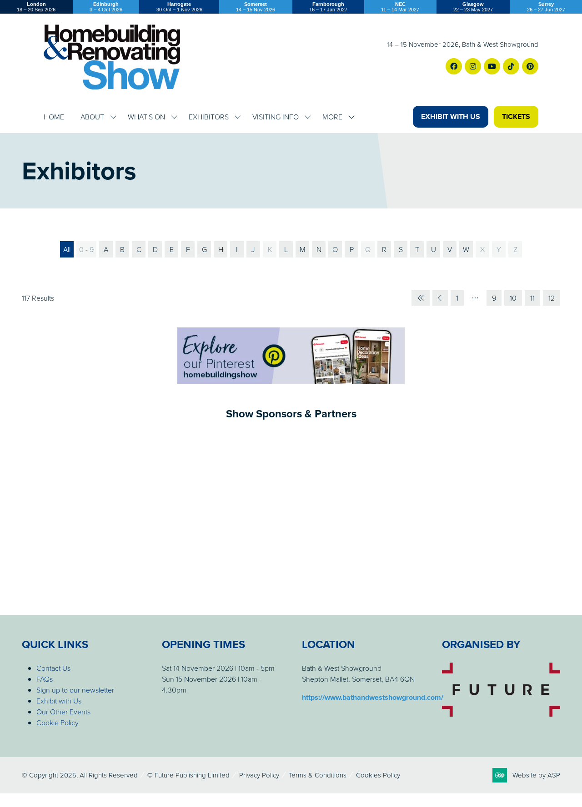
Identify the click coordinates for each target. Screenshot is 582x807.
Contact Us (53, 668)
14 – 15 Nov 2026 (255, 6)
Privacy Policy (259, 775)
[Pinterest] (530, 66)
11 (532, 298)
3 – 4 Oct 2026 (106, 6)
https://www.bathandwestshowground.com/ (372, 697)
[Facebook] (454, 66)
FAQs (44, 679)
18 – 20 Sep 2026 (36, 6)
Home (54, 117)
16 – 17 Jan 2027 (328, 6)
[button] (450, 117)
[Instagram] (473, 66)
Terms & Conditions (317, 775)
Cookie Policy (57, 723)
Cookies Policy (378, 775)
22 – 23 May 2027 (473, 6)
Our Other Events (63, 712)
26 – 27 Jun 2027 (546, 6)
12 (551, 298)
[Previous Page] (440, 298)
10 (513, 298)
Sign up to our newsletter (75, 690)
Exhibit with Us (58, 701)
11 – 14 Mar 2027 (400, 6)
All (66, 249)
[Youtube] (492, 66)
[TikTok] (511, 66)
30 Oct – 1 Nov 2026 (179, 6)
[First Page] (420, 298)
